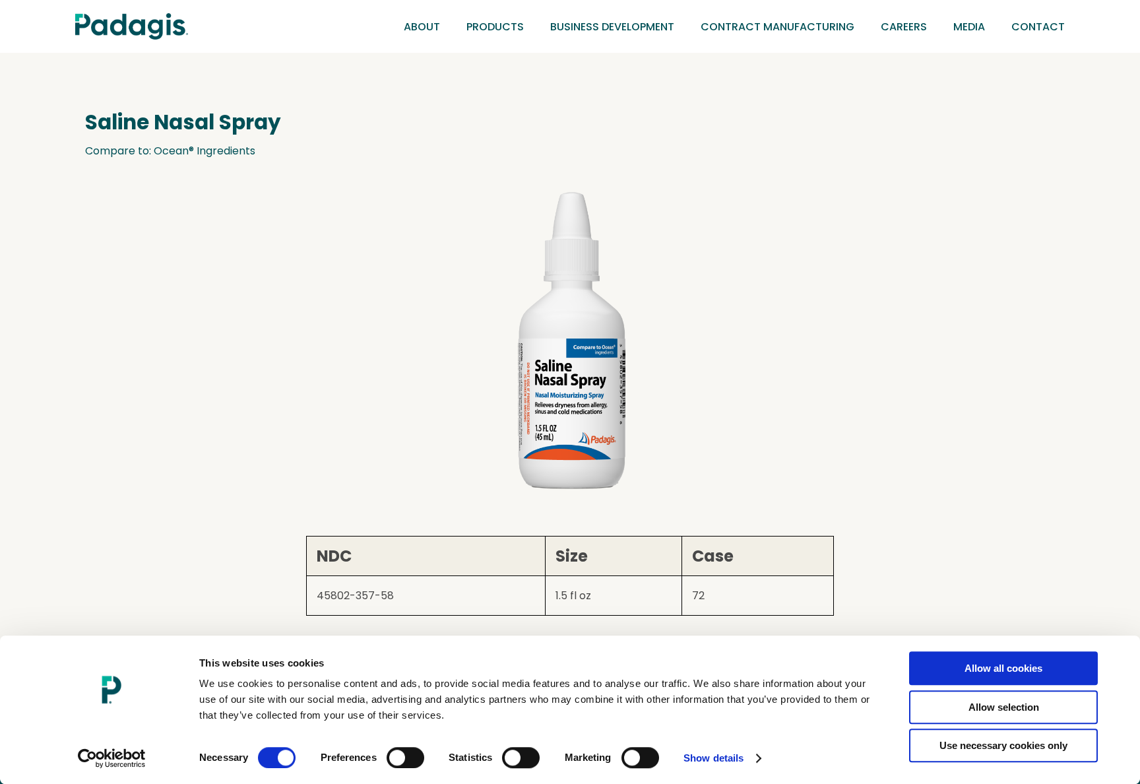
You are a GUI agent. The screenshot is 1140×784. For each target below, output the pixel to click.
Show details (713, 758)
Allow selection (1003, 707)
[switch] (405, 757)
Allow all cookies (1003, 668)
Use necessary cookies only (1003, 745)
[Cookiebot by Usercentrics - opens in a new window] (112, 758)
